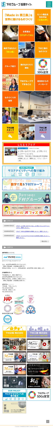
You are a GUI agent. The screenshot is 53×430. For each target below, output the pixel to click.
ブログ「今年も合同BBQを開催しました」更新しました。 (32, 231)
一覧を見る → (45, 241)
